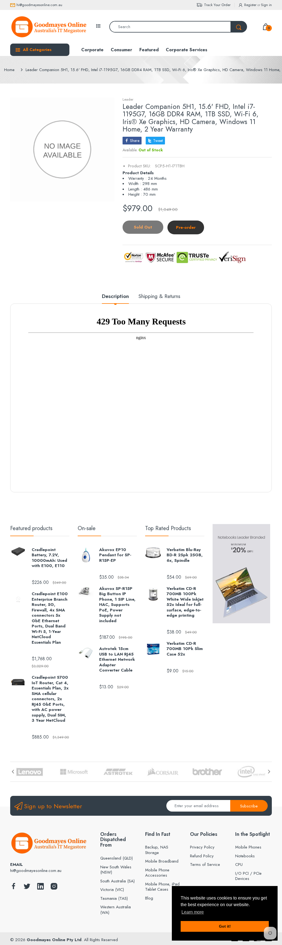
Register (250, 4)
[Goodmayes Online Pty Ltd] (48, 26)
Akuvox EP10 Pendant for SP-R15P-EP (115, 555)
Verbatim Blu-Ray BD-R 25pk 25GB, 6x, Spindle (185, 555)
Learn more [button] (192, 912)
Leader (128, 99)
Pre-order (186, 227)
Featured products (31, 528)
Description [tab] (115, 296)
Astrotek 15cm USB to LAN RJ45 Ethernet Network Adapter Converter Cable (117, 659)
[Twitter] (27, 888)
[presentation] (13, 771)
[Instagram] (54, 888)
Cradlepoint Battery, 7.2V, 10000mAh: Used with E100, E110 (49, 558)
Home (9, 70)
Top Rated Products (168, 528)
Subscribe (249, 806)
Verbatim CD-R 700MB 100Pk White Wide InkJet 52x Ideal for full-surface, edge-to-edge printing (185, 602)
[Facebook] (13, 888)
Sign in (266, 4)
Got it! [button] (225, 926)
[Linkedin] (40, 888)
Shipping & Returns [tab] (159, 296)
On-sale (87, 528)
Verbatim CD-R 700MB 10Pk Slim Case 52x (185, 649)
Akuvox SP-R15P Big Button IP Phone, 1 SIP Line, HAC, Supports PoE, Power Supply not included (117, 605)
